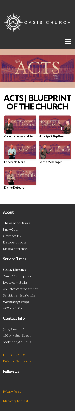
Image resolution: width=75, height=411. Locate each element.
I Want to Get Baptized (18, 361)
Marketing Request (15, 401)
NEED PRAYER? (14, 355)
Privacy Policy (12, 391)
